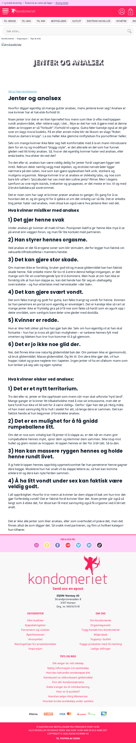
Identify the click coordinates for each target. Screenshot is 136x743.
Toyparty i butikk (100, 639)
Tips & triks (15, 91)
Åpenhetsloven (35, 634)
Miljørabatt (100, 634)
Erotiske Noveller (98, 21)
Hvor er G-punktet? (68, 691)
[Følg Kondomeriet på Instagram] (36, 547)
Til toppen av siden (68, 738)
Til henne (10, 21)
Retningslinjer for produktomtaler (35, 644)
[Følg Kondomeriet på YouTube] (68, 547)
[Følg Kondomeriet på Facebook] (57, 547)
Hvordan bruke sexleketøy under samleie (68, 701)
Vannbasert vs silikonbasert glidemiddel (68, 677)
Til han (26, 21)
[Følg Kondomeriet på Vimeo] (78, 547)
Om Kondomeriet (100, 620)
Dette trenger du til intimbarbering (67, 687)
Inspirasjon (29, 91)
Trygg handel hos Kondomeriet (100, 629)
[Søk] (129, 31)
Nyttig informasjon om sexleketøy (68, 668)
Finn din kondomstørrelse (68, 682)
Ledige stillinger (100, 648)
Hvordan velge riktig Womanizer (68, 696)
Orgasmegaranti (100, 625)
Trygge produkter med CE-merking (100, 644)
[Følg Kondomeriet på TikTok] (99, 547)
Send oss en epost (68, 588)
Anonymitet (62, 2)
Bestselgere (58, 21)
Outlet (76, 21)
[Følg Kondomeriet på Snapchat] (47, 547)
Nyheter (121, 21)
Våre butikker (35, 620)
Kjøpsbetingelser (35, 625)
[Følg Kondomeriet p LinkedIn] (89, 547)
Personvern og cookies (35, 629)
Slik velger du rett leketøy (68, 663)
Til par (41, 21)
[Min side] (122, 11)
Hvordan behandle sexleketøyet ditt (68, 672)
